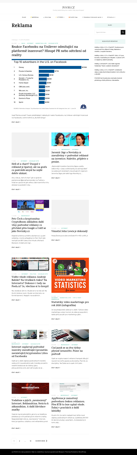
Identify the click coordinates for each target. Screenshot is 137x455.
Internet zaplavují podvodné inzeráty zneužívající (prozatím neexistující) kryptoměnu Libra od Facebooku (30, 352)
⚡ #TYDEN (59, 17)
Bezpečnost (66, 149)
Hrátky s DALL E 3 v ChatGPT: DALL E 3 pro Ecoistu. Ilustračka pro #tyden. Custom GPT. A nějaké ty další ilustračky (110, 58)
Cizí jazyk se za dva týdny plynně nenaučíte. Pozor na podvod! (67, 351)
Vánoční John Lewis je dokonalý (69, 231)
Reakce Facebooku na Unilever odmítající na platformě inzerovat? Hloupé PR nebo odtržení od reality (49, 51)
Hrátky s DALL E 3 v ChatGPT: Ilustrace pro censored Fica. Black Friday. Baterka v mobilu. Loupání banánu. (109, 49)
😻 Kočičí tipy (73, 17)
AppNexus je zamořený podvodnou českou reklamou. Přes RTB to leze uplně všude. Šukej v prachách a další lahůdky (68, 405)
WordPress (82, 452)
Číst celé (15, 122)
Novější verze (40, 441)
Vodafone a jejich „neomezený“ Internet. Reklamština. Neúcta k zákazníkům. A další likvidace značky (30, 405)
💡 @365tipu (34, 17)
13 (31, 441)
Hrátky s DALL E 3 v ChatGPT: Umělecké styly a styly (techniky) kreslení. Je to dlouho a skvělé (110, 72)
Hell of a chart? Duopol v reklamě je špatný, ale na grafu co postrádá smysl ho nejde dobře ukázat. (29, 169)
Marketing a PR (41, 43)
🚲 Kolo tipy (47, 17)
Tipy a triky (77, 297)
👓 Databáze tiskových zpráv (91, 17)
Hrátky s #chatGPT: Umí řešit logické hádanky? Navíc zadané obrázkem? (107, 65)
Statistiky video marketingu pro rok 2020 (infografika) (70, 304)
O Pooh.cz (110, 17)
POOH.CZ (68, 7)
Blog (23, 43)
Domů (24, 17)
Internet (30, 43)
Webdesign (55, 299)
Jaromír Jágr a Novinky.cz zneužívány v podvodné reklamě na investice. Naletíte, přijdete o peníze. (69, 157)
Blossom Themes (65, 452)
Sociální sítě (53, 43)
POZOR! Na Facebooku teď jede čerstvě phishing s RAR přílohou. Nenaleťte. (108, 79)
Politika (33, 274)
